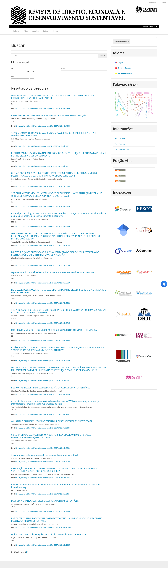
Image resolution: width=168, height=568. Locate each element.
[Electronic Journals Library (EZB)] (123, 335)
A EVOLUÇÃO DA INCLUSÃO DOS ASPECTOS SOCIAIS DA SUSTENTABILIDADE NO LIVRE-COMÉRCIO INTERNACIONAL (54, 134)
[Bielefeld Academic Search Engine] (123, 314)
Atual (26, 31)
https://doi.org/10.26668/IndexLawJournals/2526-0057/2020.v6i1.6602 (42, 448)
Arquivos (35, 31)
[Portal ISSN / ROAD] (144, 335)
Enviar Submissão (122, 42)
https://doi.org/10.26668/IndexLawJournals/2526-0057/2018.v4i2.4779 (42, 206)
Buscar (56, 31)
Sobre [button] (45, 31)
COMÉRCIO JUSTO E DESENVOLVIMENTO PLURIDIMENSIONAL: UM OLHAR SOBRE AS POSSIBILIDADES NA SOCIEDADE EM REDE (52, 96)
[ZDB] (134, 377)
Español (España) (124, 68)
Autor (63, 68)
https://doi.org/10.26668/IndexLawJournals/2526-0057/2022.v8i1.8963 (42, 461)
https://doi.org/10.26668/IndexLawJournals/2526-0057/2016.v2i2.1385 (42, 545)
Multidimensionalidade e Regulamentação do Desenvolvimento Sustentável (48, 534)
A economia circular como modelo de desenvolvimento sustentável (44, 454)
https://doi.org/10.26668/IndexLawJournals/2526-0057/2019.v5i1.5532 (42, 340)
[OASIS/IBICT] (123, 293)
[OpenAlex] (144, 251)
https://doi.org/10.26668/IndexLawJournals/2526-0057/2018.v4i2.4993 (42, 126)
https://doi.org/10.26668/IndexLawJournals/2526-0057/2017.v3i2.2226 (42, 381)
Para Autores (120, 144)
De (12, 68)
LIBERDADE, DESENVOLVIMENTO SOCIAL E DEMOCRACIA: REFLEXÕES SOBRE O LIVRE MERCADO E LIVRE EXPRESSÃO (58, 291)
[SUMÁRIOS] (144, 293)
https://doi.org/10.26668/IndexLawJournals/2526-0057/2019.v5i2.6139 (42, 226)
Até (12, 76)
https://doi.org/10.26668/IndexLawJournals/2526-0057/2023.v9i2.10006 (43, 527)
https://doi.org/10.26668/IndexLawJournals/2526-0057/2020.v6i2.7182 (42, 414)
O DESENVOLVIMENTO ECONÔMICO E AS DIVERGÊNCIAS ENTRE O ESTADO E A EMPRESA (54, 329)
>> (30, 552)
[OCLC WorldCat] (144, 356)
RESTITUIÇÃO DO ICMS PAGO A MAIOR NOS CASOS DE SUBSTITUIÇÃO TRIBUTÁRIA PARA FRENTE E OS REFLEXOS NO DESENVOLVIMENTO (59, 154)
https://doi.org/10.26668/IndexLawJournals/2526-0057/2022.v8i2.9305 (42, 428)
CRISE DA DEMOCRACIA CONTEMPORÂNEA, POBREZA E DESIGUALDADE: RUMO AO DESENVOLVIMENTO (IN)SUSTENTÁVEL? (51, 436)
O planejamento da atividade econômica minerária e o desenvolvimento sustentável (52, 272)
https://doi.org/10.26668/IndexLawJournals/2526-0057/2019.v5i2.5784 (42, 186)
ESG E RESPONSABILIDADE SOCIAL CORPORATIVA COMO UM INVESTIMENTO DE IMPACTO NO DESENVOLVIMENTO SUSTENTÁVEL (56, 519)
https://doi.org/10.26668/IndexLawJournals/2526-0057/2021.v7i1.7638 (42, 303)
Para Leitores (120, 138)
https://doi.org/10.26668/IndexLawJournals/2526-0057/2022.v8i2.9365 (42, 394)
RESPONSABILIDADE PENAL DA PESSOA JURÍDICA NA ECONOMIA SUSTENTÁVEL (50, 387)
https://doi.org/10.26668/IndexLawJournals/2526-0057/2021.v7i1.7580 (42, 360)
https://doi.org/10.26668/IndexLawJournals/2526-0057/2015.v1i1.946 (42, 494)
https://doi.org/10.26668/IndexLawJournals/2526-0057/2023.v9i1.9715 (42, 323)
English (120, 62)
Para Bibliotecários (122, 149)
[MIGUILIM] (144, 272)
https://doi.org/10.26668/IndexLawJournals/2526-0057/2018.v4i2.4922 (42, 146)
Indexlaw (16, 31)
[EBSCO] (144, 209)
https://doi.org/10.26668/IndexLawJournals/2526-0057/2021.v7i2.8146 (42, 511)
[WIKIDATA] (123, 356)
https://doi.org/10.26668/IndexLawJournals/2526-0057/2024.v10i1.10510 (43, 477)
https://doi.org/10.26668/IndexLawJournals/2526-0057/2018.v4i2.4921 (42, 166)
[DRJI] (144, 314)
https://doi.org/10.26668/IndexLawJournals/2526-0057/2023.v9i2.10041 (43, 245)
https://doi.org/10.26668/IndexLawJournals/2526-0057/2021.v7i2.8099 (42, 265)
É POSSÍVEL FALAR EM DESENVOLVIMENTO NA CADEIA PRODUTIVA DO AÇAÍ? (48, 115)
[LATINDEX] (144, 230)
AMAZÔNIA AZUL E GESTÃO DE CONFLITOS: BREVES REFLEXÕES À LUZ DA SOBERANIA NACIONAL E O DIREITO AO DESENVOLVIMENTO (59, 311)
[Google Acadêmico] (123, 230)
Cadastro (152, 2)
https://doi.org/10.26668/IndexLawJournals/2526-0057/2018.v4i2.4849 (42, 108)
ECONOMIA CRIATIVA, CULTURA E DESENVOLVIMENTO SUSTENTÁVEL (44, 500)
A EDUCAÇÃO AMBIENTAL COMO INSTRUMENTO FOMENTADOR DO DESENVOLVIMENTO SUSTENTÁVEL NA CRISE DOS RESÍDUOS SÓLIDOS (54, 470)
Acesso (163, 2)
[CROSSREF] (123, 209)
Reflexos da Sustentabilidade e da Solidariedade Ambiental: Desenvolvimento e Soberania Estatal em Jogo (56, 486)
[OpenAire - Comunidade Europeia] (123, 251)
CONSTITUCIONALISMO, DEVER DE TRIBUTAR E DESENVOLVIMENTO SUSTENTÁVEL (51, 421)
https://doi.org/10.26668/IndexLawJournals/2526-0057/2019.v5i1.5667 (42, 283)
